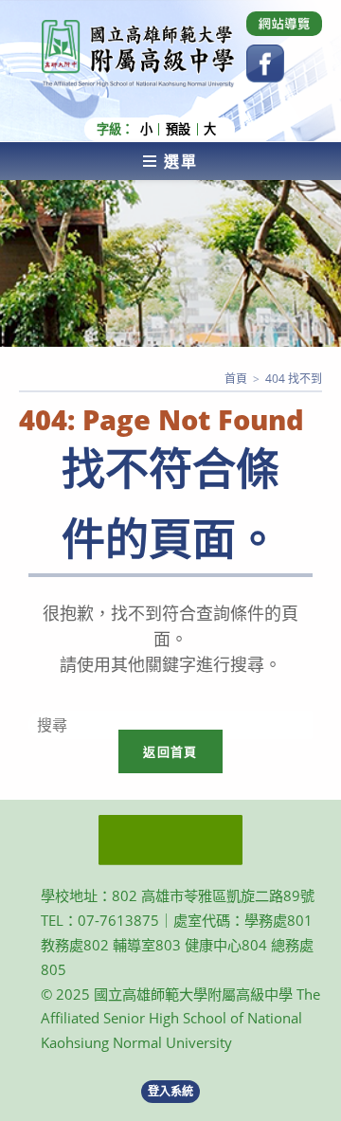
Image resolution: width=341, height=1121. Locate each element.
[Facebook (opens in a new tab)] (265, 63)
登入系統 (170, 1091)
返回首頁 (170, 751)
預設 (178, 129)
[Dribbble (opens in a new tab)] (284, 23)
